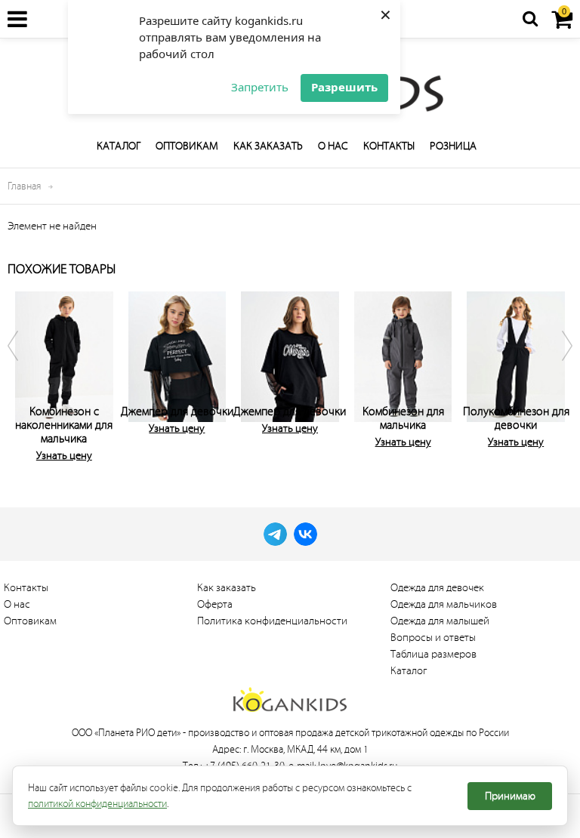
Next (557, 373)
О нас (333, 146)
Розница (453, 146)
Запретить (259, 86)
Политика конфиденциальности (272, 621)
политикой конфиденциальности (97, 803)
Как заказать (268, 146)
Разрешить (344, 86)
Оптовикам (187, 146)
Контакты (389, 146)
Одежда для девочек (437, 587)
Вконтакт (305, 534)
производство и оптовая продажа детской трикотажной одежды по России (348, 732)
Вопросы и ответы (433, 637)
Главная (24, 186)
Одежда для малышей (439, 621)
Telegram (275, 534)
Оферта (215, 604)
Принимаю (510, 796)
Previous (23, 373)
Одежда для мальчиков (443, 604)
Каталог (118, 146)
